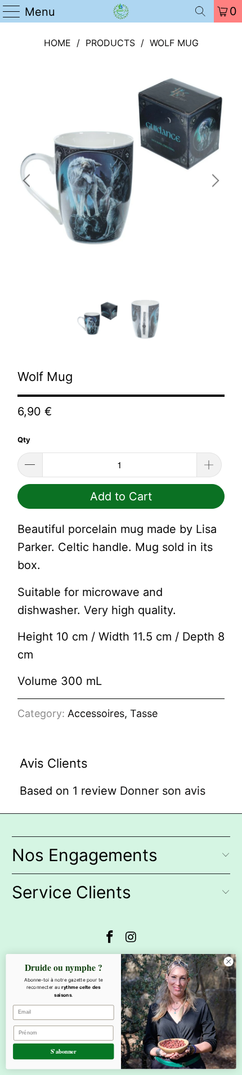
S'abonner (64, 1051)
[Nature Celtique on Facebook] (109, 938)
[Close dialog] (228, 961)
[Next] (214, 181)
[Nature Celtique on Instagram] (131, 938)
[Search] (200, 11)
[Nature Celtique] (121, 11)
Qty (23, 439)
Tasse (144, 713)
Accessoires (96, 713)
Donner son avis (162, 791)
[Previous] (28, 181)
